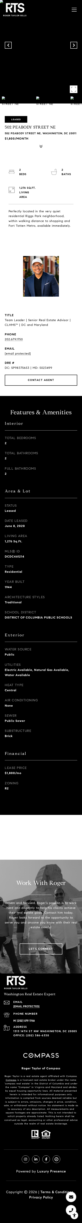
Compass (11, 1079)
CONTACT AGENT (41, 380)
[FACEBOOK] (46, 1159)
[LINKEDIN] (36, 1159)
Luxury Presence (51, 1171)
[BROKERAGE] (56, 1159)
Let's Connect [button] (41, 948)
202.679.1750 (14, 339)
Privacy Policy (41, 1197)
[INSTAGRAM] (25, 1159)
